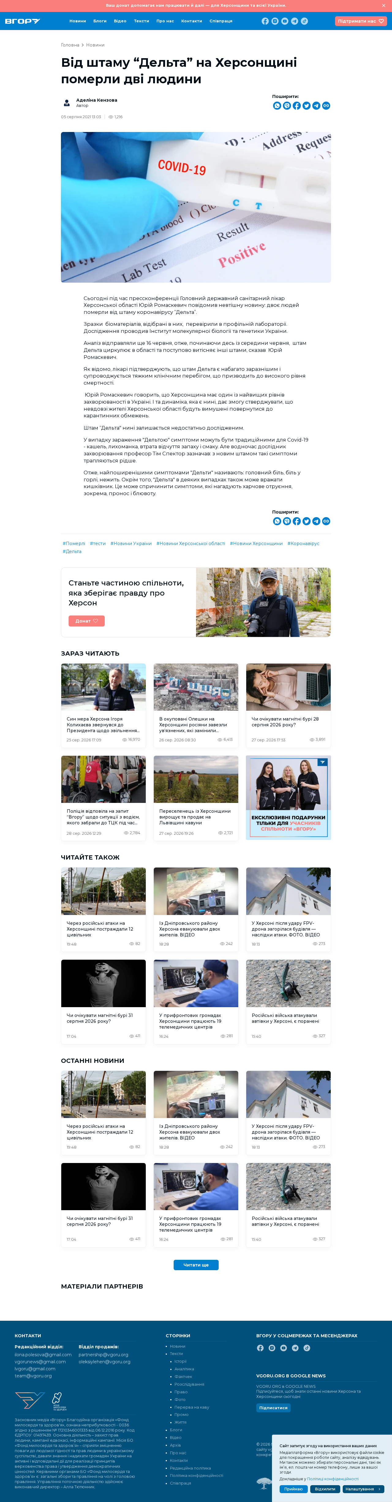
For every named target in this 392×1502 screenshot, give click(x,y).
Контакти (191, 21)
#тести (98, 543)
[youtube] (284, 21)
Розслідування (189, 1384)
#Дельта (72, 551)
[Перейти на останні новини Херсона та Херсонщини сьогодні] (22, 21)
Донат (83, 621)
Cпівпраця (220, 21)
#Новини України (131, 543)
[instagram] (274, 21)
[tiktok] (304, 21)
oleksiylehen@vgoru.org (104, 1362)
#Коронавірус (303, 543)
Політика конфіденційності (196, 1475)
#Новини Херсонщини (256, 543)
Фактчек (183, 1376)
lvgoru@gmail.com (35, 1369)
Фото (180, 1399)
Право (181, 1392)
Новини (78, 21)
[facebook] (265, 21)
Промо (182, 1414)
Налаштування (360, 1489)
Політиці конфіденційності (333, 1479)
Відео (120, 21)
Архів (175, 1445)
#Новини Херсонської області (190, 543)
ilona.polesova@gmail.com (43, 1354)
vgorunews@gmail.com (40, 1362)
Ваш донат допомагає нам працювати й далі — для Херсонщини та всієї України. (196, 5)
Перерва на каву (192, 1407)
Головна (70, 45)
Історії (181, 1361)
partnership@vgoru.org (103, 1354)
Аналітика (184, 1369)
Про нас (165, 21)
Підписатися (273, 1408)
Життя (181, 1422)
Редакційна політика (190, 1468)
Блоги (100, 21)
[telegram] (294, 21)
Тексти (141, 21)
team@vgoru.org (33, 1376)
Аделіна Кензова (96, 100)
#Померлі (74, 543)
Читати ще (196, 1265)
